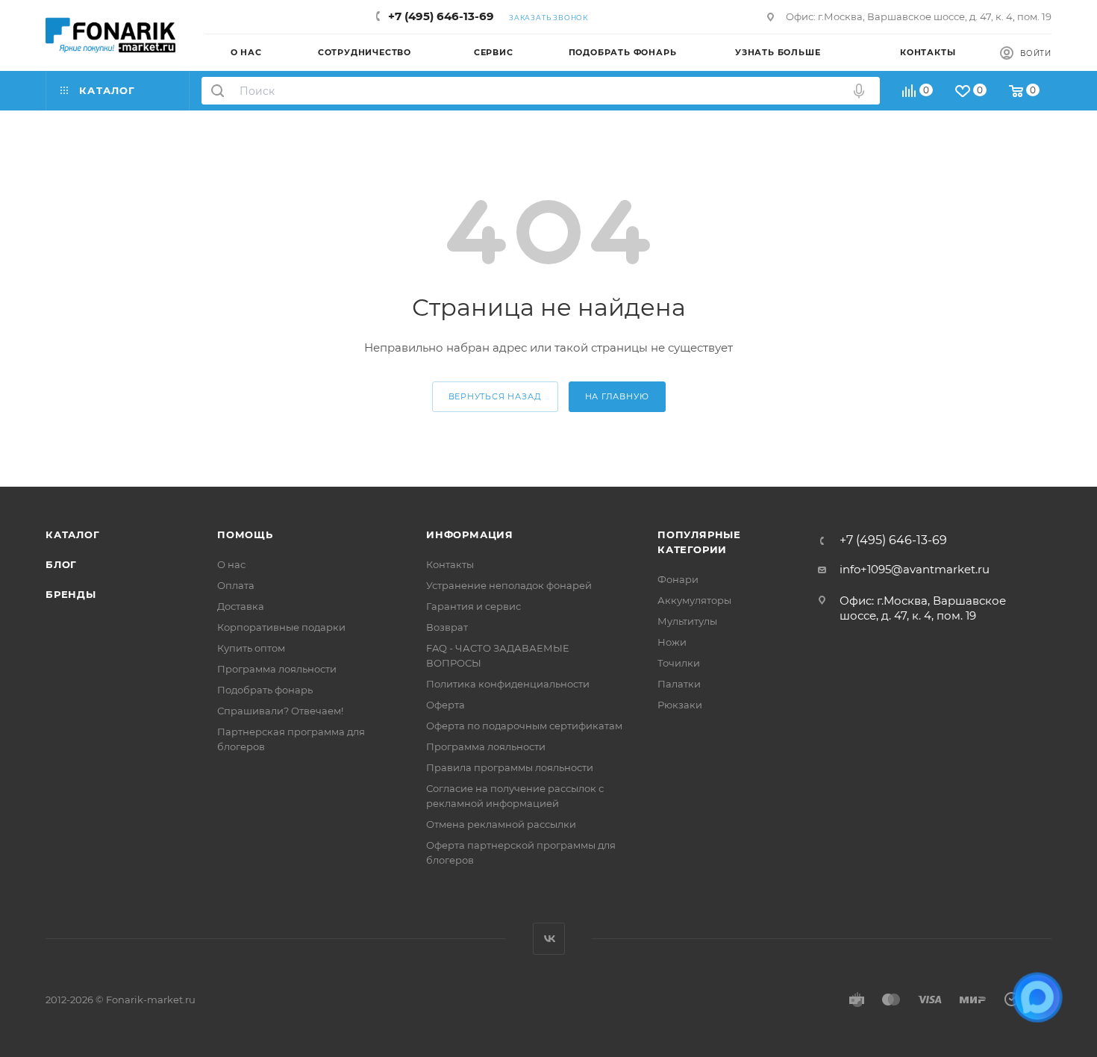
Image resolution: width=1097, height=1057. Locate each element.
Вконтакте (549, 939)
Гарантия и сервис (473, 606)
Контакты (450, 564)
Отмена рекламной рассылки (501, 824)
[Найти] (217, 91)
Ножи (672, 642)
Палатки (679, 684)
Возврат (447, 627)
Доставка (240, 606)
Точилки (678, 663)
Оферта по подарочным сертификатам (524, 726)
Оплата (235, 585)
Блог (61, 564)
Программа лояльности (277, 669)
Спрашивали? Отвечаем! (280, 711)
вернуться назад (495, 396)
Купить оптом (251, 648)
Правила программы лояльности (509, 767)
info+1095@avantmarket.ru (915, 569)
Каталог (73, 534)
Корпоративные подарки (281, 627)
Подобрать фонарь (265, 690)
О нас (231, 564)
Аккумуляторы (694, 600)
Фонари (677, 579)
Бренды (71, 594)
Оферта (445, 705)
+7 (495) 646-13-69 (441, 16)
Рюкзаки (679, 705)
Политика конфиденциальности (508, 684)
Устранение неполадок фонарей (509, 585)
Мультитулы (687, 621)
